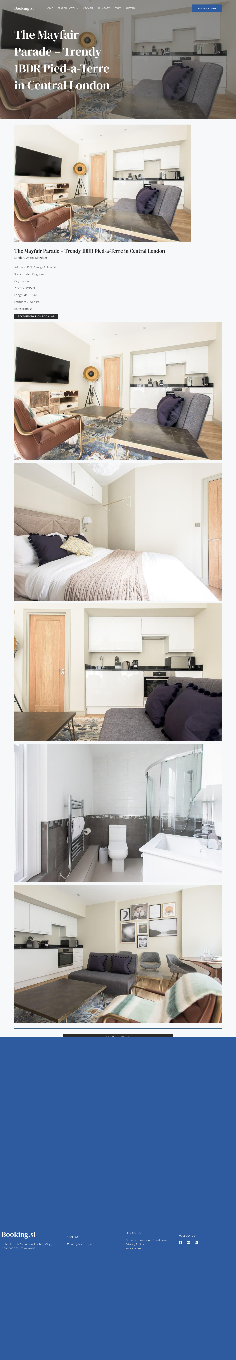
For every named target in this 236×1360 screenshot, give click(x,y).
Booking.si (24, 8)
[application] (76, 8)
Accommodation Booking (36, 316)
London (19, 258)
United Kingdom (36, 258)
